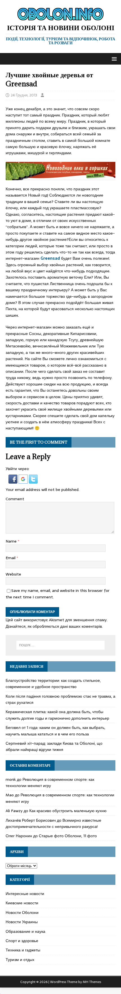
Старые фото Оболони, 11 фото (68, 836)
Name (12, 541)
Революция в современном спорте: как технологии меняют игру (50, 782)
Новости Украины (22, 922)
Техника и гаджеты (23, 950)
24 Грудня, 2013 (24, 95)
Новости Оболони (22, 912)
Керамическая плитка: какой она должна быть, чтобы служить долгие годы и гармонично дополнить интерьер (57, 715)
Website (13, 574)
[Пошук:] (60, 645)
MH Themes (92, 982)
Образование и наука (25, 931)
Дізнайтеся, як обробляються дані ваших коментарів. (54, 626)
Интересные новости (25, 894)
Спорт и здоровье (22, 941)
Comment (15, 499)
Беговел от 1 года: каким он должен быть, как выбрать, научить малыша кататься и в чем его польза (55, 730)
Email (11, 558)
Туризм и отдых (20, 959)
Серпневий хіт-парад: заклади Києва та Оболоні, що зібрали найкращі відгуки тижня (54, 746)
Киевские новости (22, 903)
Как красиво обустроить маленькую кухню (68, 811)
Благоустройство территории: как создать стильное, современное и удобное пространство (53, 683)
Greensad (50, 258)
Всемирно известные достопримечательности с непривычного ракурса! (53, 823)
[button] (113, 58)
